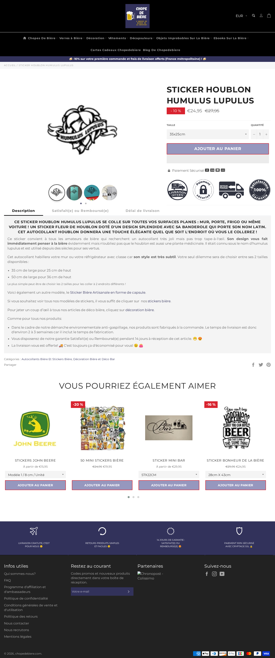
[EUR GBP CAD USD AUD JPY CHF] (241, 16)
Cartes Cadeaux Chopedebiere (116, 50)
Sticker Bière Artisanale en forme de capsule (107, 292)
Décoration (95, 38)
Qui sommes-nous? (20, 574)
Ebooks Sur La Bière (230, 38)
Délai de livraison (143, 211)
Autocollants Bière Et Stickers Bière (47, 359)
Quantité (257, 125)
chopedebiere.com (28, 653)
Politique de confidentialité (26, 598)
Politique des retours (21, 616)
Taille (171, 125)
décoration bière (139, 310)
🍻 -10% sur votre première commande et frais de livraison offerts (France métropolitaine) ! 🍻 (137, 59)
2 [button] (86, 204)
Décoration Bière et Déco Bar (94, 359)
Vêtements (117, 38)
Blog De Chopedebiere (161, 50)
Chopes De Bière (42, 38)
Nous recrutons (16, 630)
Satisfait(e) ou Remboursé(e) (80, 211)
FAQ (7, 580)
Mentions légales (17, 637)
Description (23, 211)
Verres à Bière (71, 38)
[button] (218, 158)
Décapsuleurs (141, 38)
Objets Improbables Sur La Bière (183, 38)
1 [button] (81, 204)
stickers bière (159, 301)
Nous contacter (16, 623)
